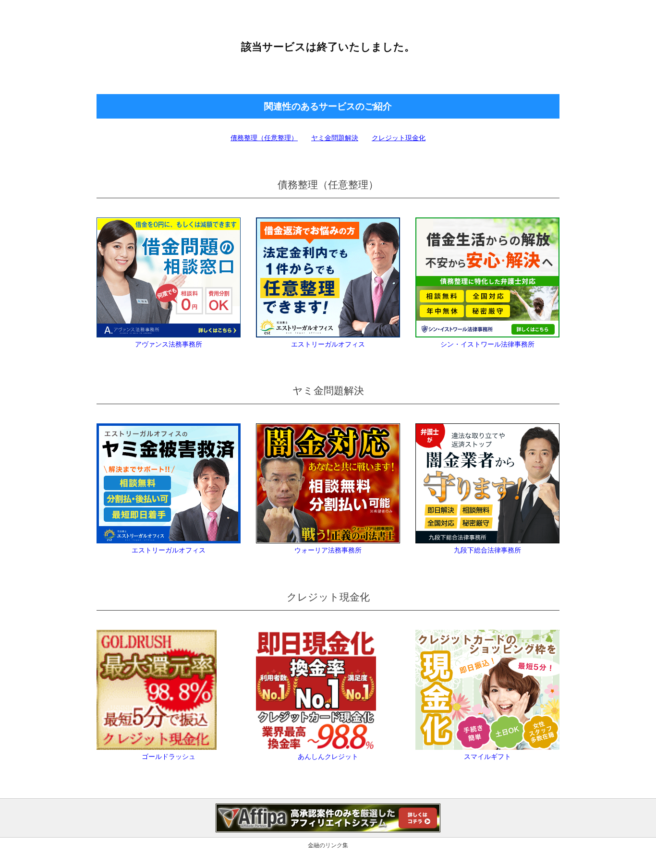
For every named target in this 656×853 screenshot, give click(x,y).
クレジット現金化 (398, 138)
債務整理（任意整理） (264, 138)
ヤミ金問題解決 (334, 138)
